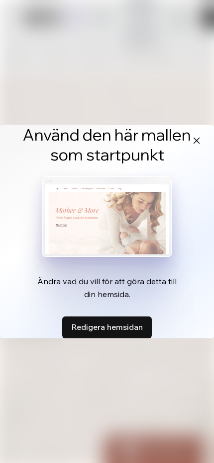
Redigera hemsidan (107, 327)
